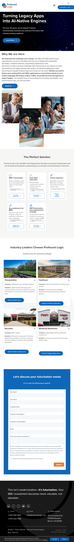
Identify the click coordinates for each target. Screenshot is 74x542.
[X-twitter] (18, 506)
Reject (64, 539)
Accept (55, 539)
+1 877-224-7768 (14, 519)
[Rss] (28, 506)
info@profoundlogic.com (36, 515)
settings (45, 540)
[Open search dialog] (68, 4)
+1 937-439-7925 (14, 515)
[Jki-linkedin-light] (8, 506)
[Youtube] (23, 506)
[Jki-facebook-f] (13, 506)
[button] (54, 5)
